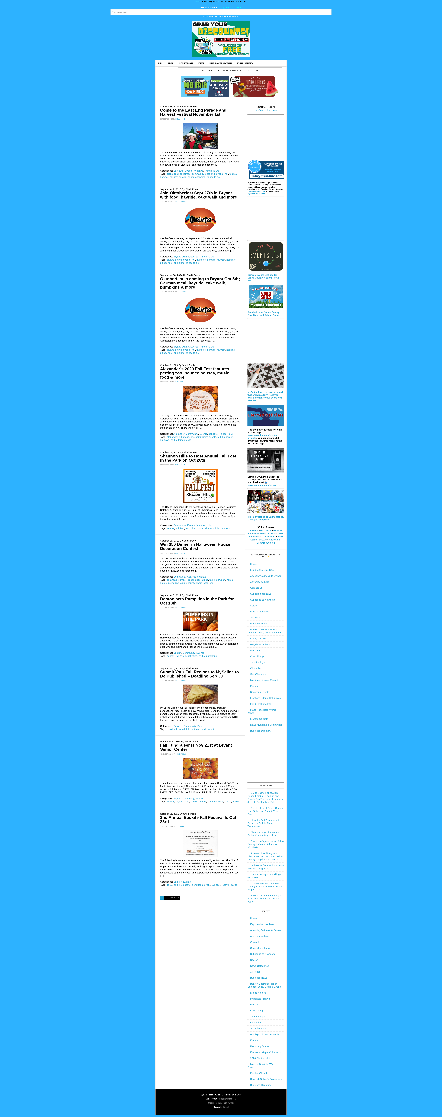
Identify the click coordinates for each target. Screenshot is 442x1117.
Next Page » (174, 897)
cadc (186, 801)
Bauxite (177, 881)
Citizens (177, 726)
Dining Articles (258, 638)
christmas (185, 173)
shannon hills (212, 528)
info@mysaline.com (230, 7)
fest (182, 528)
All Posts (255, 617)
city (192, 437)
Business (265, 530)
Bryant (177, 256)
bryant (170, 259)
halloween (227, 437)
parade (182, 177)
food (188, 528)
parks (174, 440)
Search (254, 605)
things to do (213, 177)
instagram (222, 1103)
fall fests (201, 259)
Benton (177, 652)
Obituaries (256, 668)
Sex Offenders (258, 674)
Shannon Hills (203, 525)
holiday (173, 177)
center (194, 801)
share (199, 583)
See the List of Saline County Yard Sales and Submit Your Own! (265, 811)
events (220, 173)
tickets (236, 801)
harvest (164, 177)
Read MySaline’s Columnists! (266, 724)
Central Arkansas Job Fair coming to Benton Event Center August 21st (264, 886)
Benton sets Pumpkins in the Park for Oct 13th (197, 601)
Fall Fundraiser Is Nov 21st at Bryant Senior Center (196, 747)
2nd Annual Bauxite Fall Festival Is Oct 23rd (198, 819)
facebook (212, 1103)
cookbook (172, 729)
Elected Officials (259, 719)
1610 (169, 884)
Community (192, 433)
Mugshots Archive (260, 644)
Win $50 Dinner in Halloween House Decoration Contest (195, 546)
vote (206, 583)
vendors (225, 528)
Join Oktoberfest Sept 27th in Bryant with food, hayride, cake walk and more (199, 195)
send (203, 729)
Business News (258, 623)
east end (210, 173)
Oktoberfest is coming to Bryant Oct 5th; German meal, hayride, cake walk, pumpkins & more (200, 282)
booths (187, 884)
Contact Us (256, 587)
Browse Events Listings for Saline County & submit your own (263, 278)
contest (182, 579)
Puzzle (263, 539)
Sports (272, 533)
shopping (200, 177)
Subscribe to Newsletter (263, 599)
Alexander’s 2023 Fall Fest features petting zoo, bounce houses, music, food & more (195, 373)
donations (197, 884)
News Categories (259, 611)
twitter (231, 1103)
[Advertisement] (265, 138)
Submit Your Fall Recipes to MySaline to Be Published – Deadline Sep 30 (199, 674)
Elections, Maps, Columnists (266, 698)
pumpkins (179, 262)
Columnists (268, 536)
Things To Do (211, 170)
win (212, 583)
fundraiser (217, 801)
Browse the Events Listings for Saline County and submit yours (264, 898)
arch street (173, 173)
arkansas (184, 437)
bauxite (178, 884)
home (230, 579)
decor (191, 579)
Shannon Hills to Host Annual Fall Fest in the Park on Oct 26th (198, 458)
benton (170, 656)
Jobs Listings (257, 662)
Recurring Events (259, 692)
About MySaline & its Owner (265, 576)
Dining (185, 256)
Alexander (178, 433)
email (182, 729)
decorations (201, 579)
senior (227, 801)
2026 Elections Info (260, 704)
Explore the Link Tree (262, 570)
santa (191, 177)
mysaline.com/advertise (257, 194)
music (200, 528)
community (198, 173)
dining (178, 259)
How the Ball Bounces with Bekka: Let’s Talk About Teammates (263, 823)
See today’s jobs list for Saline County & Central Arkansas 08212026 (265, 844)
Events (188, 170)
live (194, 528)
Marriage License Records (264, 680)
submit (210, 729)
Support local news (260, 593)
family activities (188, 656)
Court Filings (257, 656)
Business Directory (260, 730)
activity (170, 801)
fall (226, 173)
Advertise (274, 539)
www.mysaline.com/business (263, 485)
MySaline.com (209, 7)
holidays (198, 170)
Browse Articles (266, 542)
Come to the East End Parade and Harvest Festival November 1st (193, 112)
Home (253, 564)
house (163, 583)
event (207, 884)
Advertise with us (259, 582)
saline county (187, 583)
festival (233, 173)
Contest (191, 576)
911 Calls (255, 650)
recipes (195, 729)
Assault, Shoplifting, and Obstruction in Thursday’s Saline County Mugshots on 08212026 (265, 856)
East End (178, 170)
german (211, 259)
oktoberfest (166, 262)
